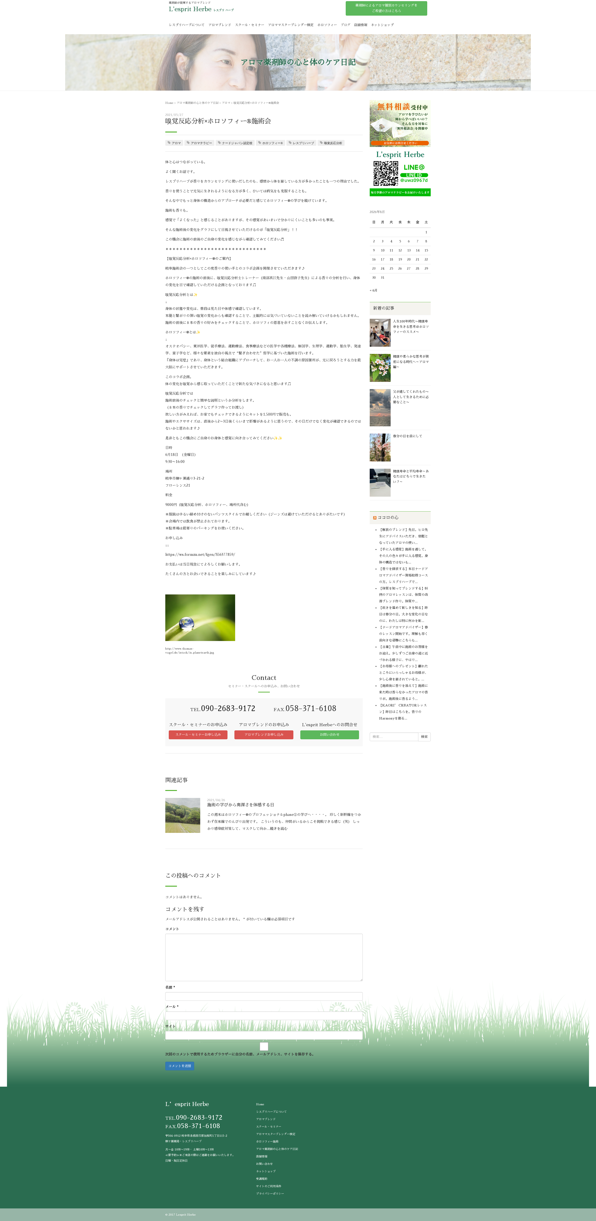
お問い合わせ (329, 734)
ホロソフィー (327, 25)
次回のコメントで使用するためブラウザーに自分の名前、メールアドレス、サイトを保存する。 (240, 1054)
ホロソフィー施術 (267, 1141)
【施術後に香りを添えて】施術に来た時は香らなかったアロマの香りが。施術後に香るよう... (403, 692)
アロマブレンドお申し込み (264, 734)
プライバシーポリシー (270, 1193)
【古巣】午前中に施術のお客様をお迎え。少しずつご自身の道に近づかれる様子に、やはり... (403, 653)
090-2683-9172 (228, 708)
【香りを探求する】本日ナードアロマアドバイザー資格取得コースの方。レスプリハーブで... (403, 575)
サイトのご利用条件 (268, 1186)
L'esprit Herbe (190, 9)
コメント (172, 929)
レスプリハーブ (303, 143)
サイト (170, 1026)
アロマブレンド (219, 25)
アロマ (226, 103)
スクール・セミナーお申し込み (198, 734)
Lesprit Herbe (186, 1214)
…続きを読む (277, 828)
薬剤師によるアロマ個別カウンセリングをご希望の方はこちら (386, 8)
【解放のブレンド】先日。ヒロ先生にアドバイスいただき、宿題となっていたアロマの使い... (403, 536)
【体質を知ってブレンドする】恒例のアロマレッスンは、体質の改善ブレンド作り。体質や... (403, 595)
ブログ (345, 25)
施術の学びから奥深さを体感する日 (240, 805)
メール (172, 1006)
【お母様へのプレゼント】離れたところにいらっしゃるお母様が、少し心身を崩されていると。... (403, 673)
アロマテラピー (201, 143)
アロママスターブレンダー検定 (291, 25)
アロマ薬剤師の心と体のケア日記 (198, 103)
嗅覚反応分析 (333, 143)
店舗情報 (360, 25)
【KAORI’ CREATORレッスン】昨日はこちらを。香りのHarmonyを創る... (403, 712)
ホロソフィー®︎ (272, 143)
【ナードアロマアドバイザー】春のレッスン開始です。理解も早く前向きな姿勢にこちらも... (403, 634)
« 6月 (374, 290)
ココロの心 (388, 518)
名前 (170, 987)
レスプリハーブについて (187, 25)
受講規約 (261, 1178)
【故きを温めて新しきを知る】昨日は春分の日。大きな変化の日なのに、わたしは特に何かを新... (403, 614)
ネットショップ (382, 25)
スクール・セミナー (249, 25)
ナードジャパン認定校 (237, 143)
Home (169, 103)
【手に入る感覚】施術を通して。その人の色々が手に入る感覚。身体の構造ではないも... (403, 556)
